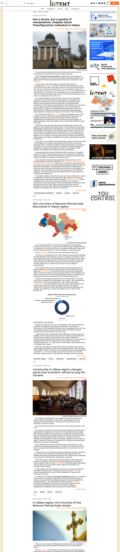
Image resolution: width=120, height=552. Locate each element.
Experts (59, 8)
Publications (51, 8)
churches (59, 463)
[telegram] (102, 3)
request (75, 470)
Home (34, 11)
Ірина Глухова (81, 190)
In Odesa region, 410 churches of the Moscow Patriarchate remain (57, 504)
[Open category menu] (2, 3)
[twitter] (94, 3)
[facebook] (91, 3)
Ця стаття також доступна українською (71, 29)
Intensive (37, 81)
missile (66, 91)
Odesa (51, 359)
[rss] (104, 3)
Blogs (67, 8)
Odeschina (60, 359)
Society (45, 11)
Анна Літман (81, 356)
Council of (76, 481)
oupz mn (76, 193)
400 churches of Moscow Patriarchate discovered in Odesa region (58, 205)
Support (115, 3)
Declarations (75, 8)
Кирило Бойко (80, 489)
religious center (72, 179)
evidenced (44, 252)
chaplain (59, 193)
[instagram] (96, 3)
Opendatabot (71, 359)
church (67, 193)
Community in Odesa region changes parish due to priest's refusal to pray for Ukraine (59, 372)
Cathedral (48, 85)
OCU (49, 342)
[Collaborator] (103, 50)
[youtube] (99, 3)
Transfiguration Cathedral (43, 193)
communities (38, 284)
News (42, 8)
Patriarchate (45, 271)
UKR (107, 2)
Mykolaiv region (40, 359)
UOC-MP (57, 114)
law (78, 476)
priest (43, 352)
